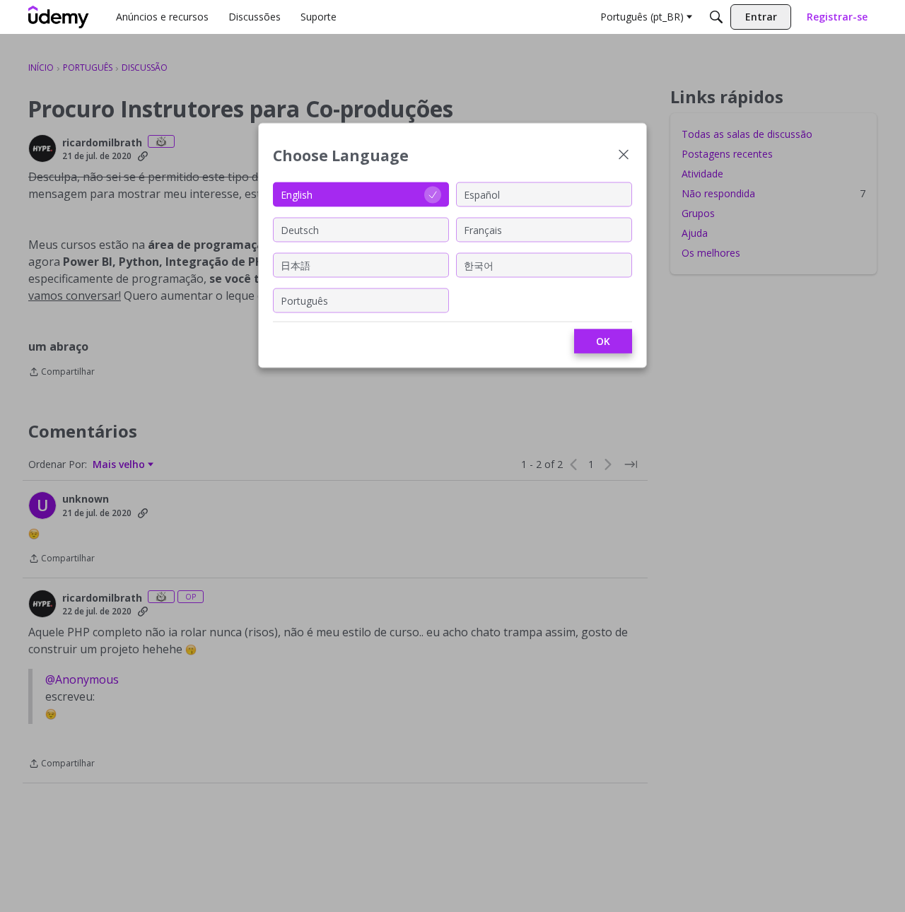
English (297, 194)
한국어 (479, 264)
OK (603, 341)
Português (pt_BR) (642, 16)
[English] (58, 17)
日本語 (295, 264)
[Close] (623, 155)
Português (304, 300)
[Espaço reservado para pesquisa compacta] (716, 17)
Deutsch (300, 229)
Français (483, 229)
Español (482, 194)
